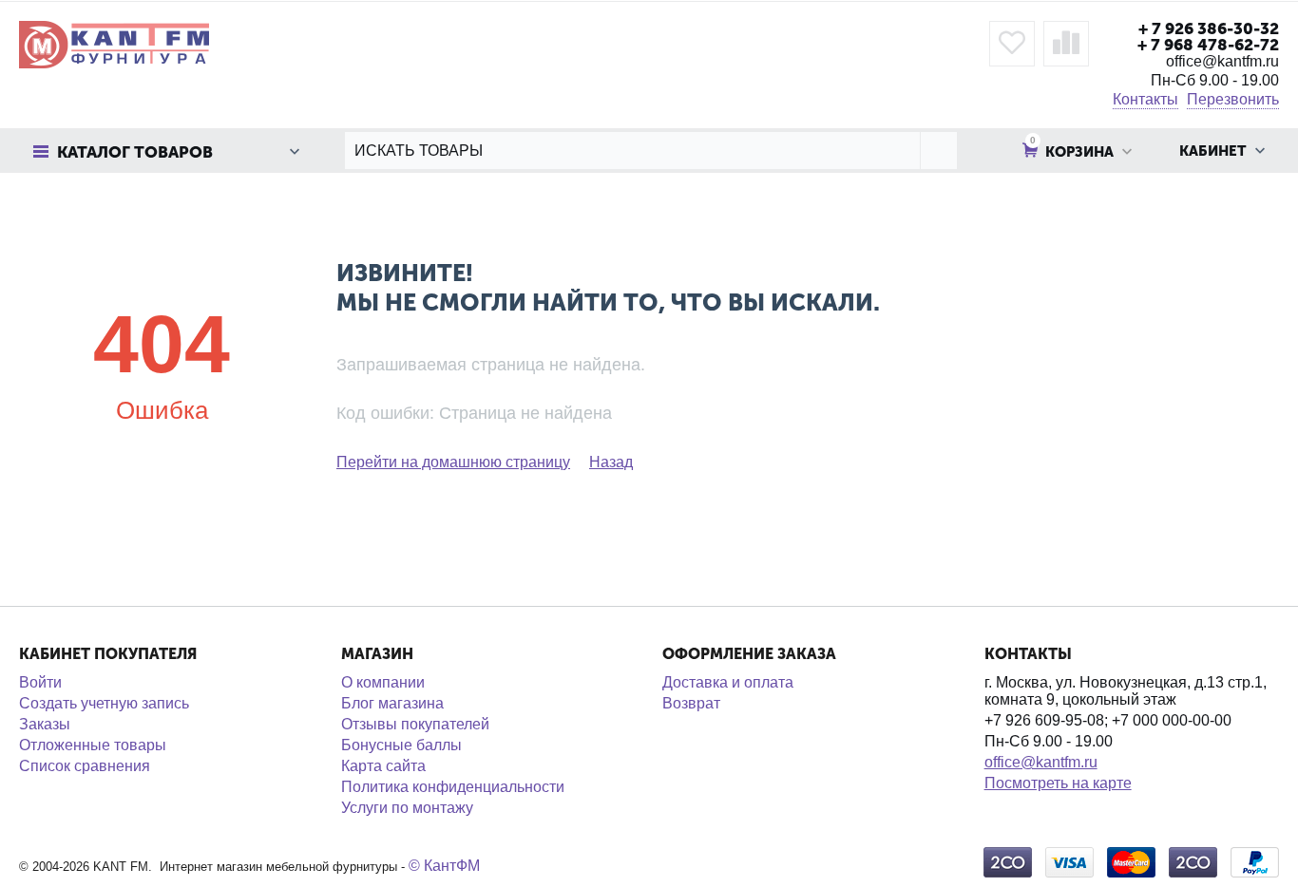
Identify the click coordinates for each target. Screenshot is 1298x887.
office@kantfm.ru (1041, 762)
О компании (383, 682)
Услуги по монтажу (407, 808)
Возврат (691, 703)
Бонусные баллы (401, 745)
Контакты (1145, 99)
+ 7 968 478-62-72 (1208, 44)
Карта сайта (383, 766)
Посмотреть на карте (1058, 783)
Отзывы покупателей (415, 724)
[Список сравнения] (1066, 43)
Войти (40, 682)
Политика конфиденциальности (452, 787)
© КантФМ (444, 866)
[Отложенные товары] (1012, 43)
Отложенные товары (92, 745)
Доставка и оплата (727, 682)
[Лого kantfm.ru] (114, 43)
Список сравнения (84, 766)
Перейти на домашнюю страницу (453, 462)
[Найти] (938, 150)
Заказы (44, 724)
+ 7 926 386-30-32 (1208, 28)
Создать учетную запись (104, 703)
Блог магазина (392, 703)
